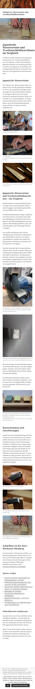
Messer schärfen (26, 672)
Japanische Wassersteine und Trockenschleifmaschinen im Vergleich (19, 49)
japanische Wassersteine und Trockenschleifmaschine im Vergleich (14, 671)
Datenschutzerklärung (20, 685)
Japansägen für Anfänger (13, 591)
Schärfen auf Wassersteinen (10, 674)
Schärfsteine (27, 674)
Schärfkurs (21, 674)
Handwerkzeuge (17, 669)
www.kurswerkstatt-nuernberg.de (14, 567)
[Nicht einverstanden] (33, 682)
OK (8, 685)
